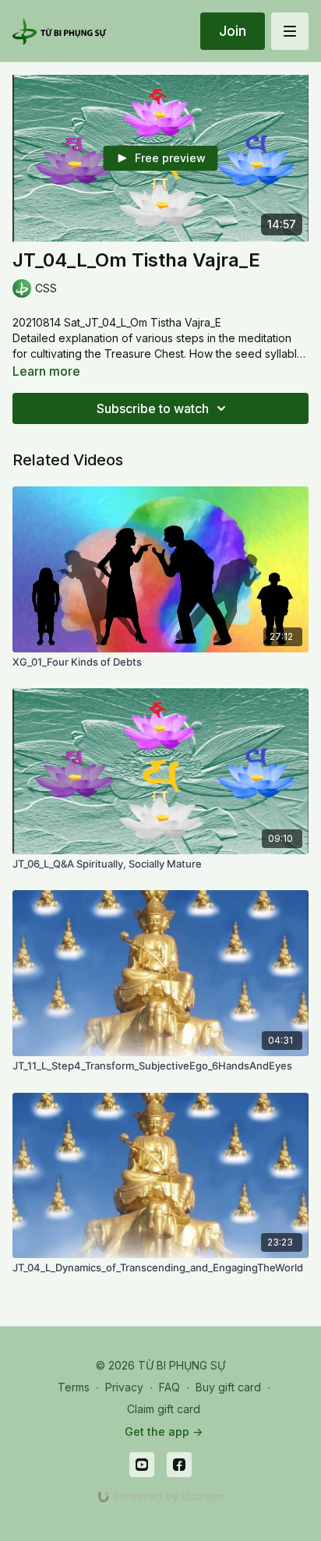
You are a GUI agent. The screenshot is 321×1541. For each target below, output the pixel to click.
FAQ (169, 1387)
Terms (74, 1387)
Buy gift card (228, 1387)
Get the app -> (164, 1431)
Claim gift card (163, 1409)
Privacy (124, 1387)
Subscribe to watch (153, 408)
